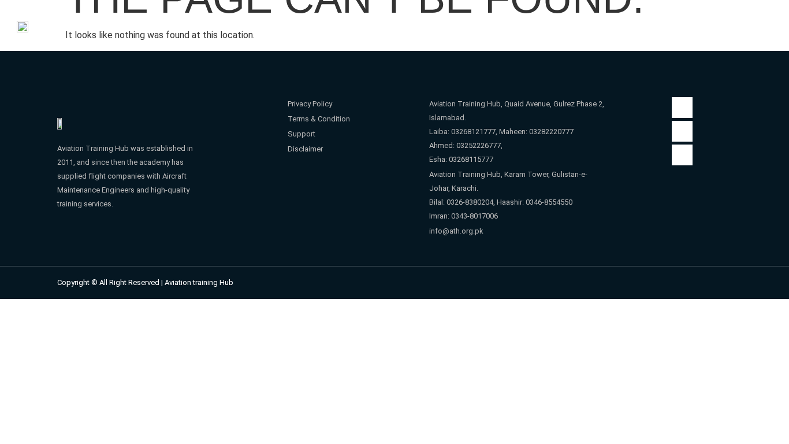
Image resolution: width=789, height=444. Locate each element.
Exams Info (631, 21)
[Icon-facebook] (682, 107)
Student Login (384, 21)
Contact (698, 21)
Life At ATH (545, 21)
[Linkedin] (682, 155)
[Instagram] (682, 131)
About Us (296, 21)
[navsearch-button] (761, 19)
